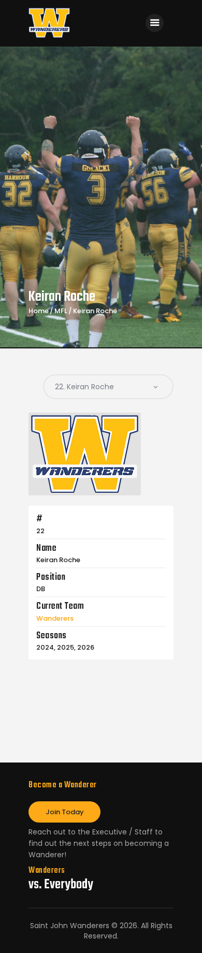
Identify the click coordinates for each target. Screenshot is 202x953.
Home (38, 311)
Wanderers (55, 618)
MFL (60, 311)
